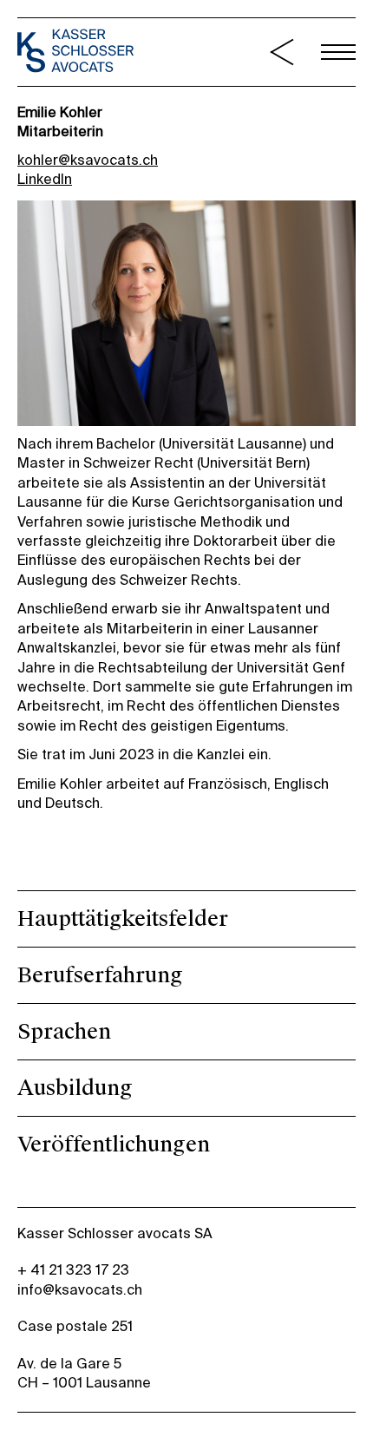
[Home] (75, 53)
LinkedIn (44, 180)
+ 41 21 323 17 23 (73, 1271)
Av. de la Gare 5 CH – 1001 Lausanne (84, 1374)
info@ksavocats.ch (79, 1291)
